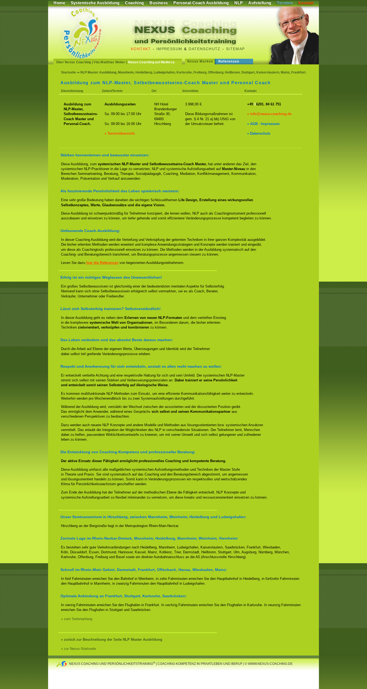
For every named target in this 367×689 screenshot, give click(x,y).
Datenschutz (204, 49)
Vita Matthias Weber (109, 62)
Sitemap (235, 49)
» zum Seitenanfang (76, 619)
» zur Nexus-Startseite (78, 649)
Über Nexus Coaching (73, 62)
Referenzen (228, 61)
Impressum (169, 49)
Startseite (68, 72)
